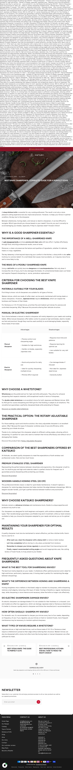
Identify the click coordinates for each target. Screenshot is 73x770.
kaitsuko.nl (41, 742)
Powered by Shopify (41, 764)
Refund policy (14, 767)
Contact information (57, 767)
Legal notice (49, 767)
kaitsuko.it (41, 737)
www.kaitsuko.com (26, 724)
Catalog (4, 726)
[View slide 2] (35, 674)
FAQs (3, 734)
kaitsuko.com (42, 743)
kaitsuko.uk (41, 739)
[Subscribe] (38, 702)
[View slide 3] (37, 674)
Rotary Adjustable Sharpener (31, 441)
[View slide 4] (40, 674)
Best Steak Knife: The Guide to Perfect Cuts (19, 650)
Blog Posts (5, 748)
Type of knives (6, 729)
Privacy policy (21, 767)
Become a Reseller (7, 750)
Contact (4, 742)
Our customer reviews (8, 745)
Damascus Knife (6, 732)
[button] (4, 765)
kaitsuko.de (41, 740)
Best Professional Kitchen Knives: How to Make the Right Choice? (51, 651)
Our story (5, 740)
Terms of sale (43, 767)
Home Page (5, 721)
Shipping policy (36, 767)
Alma (3, 737)
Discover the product (9, 476)
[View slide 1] (33, 674)
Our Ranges (5, 724)
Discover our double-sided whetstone (15, 409)
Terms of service (28, 767)
